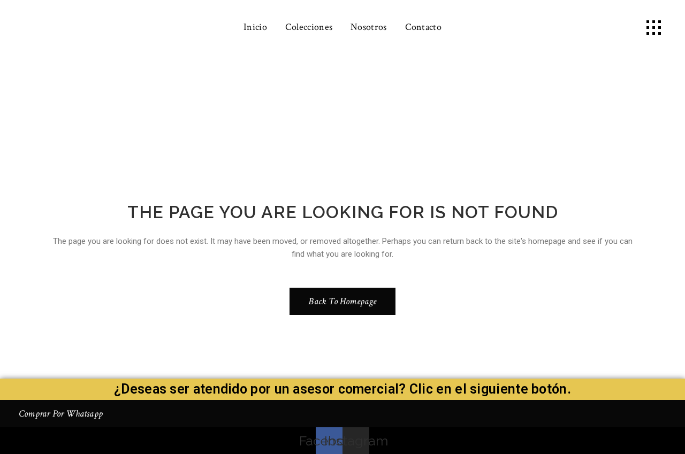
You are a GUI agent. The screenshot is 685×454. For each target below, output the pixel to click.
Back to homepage (342, 301)
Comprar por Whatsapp (61, 413)
